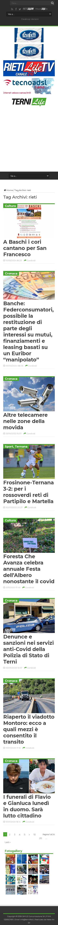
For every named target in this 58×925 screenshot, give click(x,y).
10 (35, 834)
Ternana (21, 446)
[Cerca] (52, 3)
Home (9, 190)
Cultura (10, 206)
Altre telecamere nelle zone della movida (25, 421)
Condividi (30, 260)
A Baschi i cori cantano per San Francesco (25, 248)
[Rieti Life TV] (28, 9)
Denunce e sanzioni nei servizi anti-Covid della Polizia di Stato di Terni (28, 649)
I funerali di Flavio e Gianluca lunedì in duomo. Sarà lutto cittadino (27, 806)
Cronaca (11, 273)
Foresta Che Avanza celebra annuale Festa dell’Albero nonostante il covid (28, 569)
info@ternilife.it (26, 919)
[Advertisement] (29, 141)
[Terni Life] (29, 105)
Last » (7, 842)
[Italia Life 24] (41, 9)
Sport (9, 446)
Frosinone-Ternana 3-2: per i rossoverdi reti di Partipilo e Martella (28, 491)
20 (40, 838)
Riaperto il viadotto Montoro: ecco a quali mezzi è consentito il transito (28, 729)
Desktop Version (30, 19)
